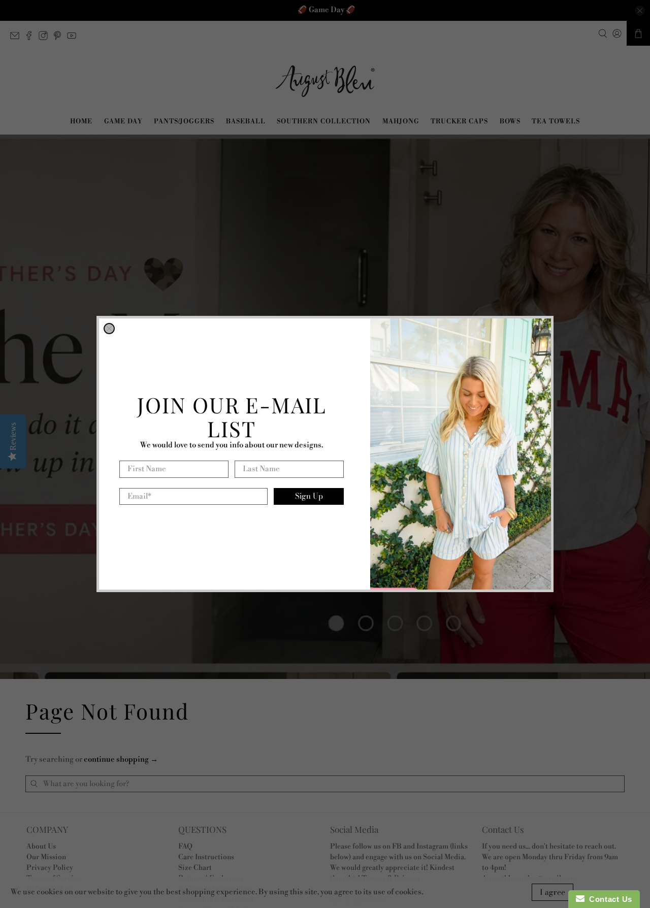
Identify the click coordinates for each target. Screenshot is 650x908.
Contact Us (608, 899)
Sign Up (309, 496)
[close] (109, 328)
